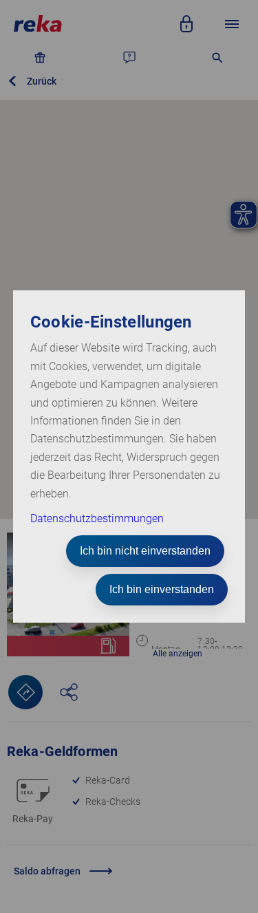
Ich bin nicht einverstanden (145, 551)
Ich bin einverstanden (161, 589)
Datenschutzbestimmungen (97, 518)
